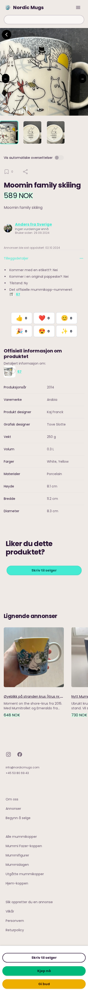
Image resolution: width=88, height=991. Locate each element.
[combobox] (44, 19)
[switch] (59, 157)
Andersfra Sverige (33, 224)
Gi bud (44, 984)
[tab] (9, 132)
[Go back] (6, 34)
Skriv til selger (44, 957)
